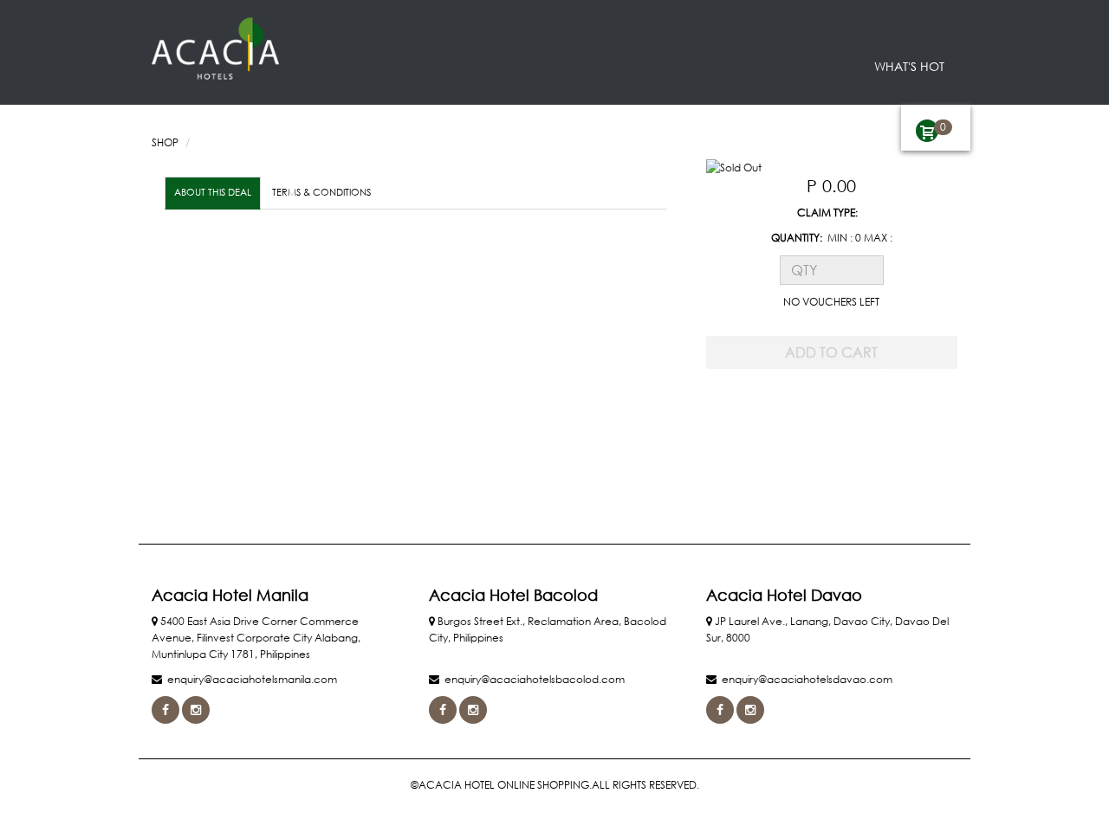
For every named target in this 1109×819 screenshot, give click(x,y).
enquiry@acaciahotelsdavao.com (807, 679)
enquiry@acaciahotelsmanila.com (252, 679)
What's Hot (909, 66)
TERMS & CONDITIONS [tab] (321, 192)
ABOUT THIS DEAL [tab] (212, 192)
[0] (927, 131)
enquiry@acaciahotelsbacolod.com (534, 679)
